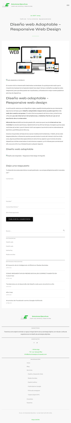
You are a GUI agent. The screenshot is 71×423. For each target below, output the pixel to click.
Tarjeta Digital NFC (34, 394)
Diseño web (23, 19)
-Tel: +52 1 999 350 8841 (35, 352)
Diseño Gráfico (32, 382)
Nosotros (29, 403)
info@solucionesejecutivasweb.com (35, 354)
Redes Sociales (32, 378)
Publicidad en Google (34, 386)
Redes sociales (10, 254)
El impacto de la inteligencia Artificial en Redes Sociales (27, 265)
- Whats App (35, 349)
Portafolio (30, 399)
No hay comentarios (32, 19)
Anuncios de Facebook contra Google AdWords (24, 300)
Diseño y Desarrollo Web (35, 374)
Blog (28, 366)
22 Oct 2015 (36, 15)
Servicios (29, 370)
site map (9, 292)
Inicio (28, 363)
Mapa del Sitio (36, 419)
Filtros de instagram (34, 390)
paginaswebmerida (46, 19)
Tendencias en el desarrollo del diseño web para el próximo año (30, 284)
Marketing (9, 250)
